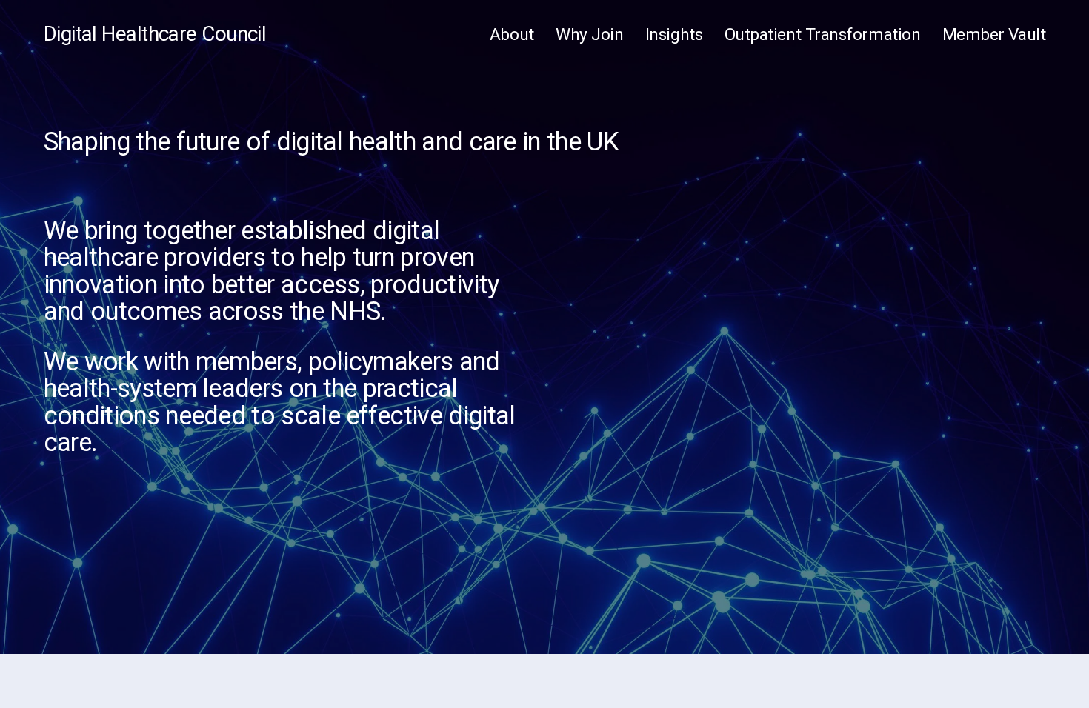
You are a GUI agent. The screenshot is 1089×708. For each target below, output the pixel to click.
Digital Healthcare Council (155, 33)
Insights (673, 34)
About (512, 34)
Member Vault (994, 34)
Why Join (589, 34)
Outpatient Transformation (823, 34)
